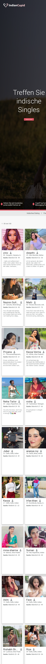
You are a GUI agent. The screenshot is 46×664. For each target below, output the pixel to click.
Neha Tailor (10, 401)
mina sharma (10, 550)
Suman (30, 550)
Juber (6, 451)
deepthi (30, 252)
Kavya (6, 500)
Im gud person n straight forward (34, 410)
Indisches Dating (33, 213)
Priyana (7, 352)
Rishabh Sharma (11, 649)
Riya (28, 649)
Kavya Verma (33, 352)
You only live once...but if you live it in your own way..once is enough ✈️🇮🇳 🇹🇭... (12, 411)
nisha (29, 401)
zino (5, 252)
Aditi (6, 599)
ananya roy (32, 451)
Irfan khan (31, 500)
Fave (29, 599)
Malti (29, 302)
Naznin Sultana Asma (11, 302)
